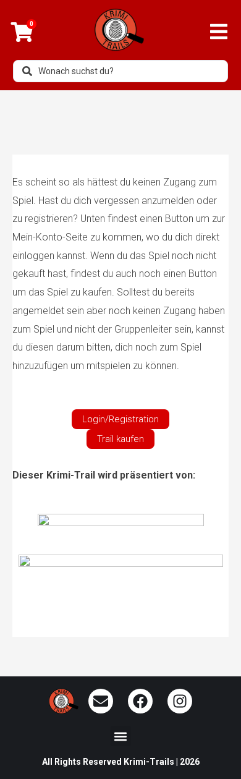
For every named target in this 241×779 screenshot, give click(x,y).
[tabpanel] (120, 391)
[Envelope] (100, 701)
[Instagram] (179, 701)
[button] (121, 736)
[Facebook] (140, 701)
